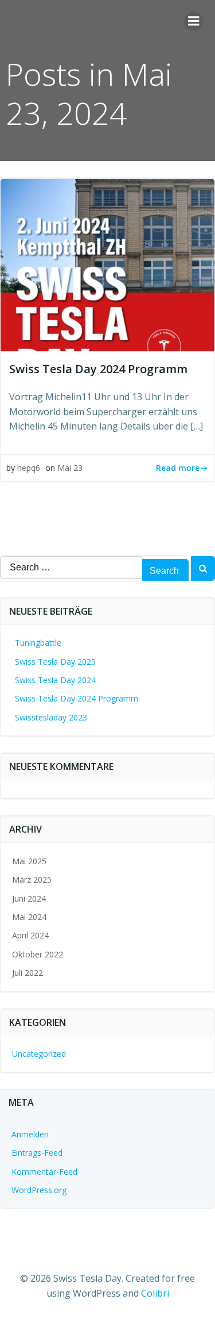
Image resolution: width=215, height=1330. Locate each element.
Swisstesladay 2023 (51, 717)
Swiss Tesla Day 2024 (55, 679)
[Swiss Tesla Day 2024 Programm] (107, 264)
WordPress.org (39, 1190)
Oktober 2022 (37, 954)
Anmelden (30, 1134)
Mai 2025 (29, 861)
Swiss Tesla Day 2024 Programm (76, 698)
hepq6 (28, 467)
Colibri (155, 1293)
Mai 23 (70, 467)
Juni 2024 (29, 898)
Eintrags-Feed (36, 1152)
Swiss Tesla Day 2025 (55, 661)
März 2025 (32, 879)
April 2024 (30, 935)
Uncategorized (39, 1053)
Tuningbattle (38, 642)
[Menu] (194, 21)
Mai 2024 (29, 916)
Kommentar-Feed (44, 1171)
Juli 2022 (27, 972)
